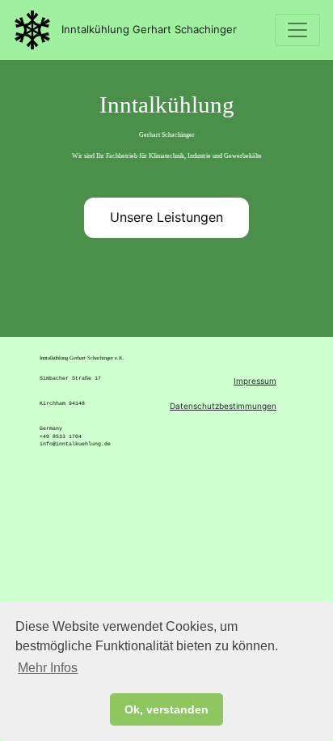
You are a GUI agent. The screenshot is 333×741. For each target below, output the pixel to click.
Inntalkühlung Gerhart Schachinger (144, 29)
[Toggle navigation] (297, 30)
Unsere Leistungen (166, 217)
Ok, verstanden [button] (166, 709)
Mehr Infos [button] (48, 668)
